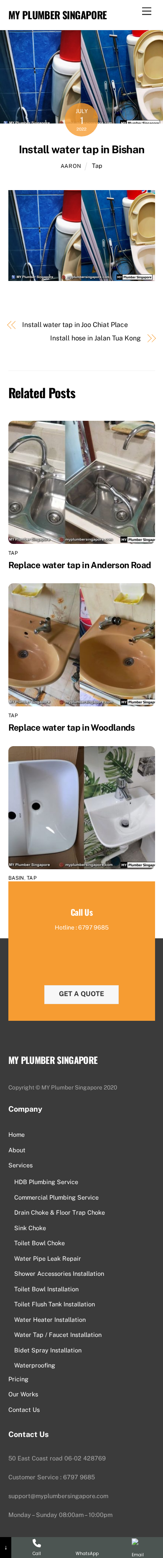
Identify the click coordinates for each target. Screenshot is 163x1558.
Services (20, 1165)
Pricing (18, 1379)
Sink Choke (30, 1227)
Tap (97, 165)
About (16, 1150)
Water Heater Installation (50, 1319)
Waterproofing (34, 1365)
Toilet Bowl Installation (46, 1289)
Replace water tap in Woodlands (71, 727)
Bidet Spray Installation (48, 1350)
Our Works (23, 1394)
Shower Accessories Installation (59, 1273)
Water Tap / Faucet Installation (58, 1334)
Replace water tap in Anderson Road (79, 565)
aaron (71, 166)
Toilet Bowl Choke (39, 1242)
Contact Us (24, 1409)
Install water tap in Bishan (81, 149)
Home (16, 1134)
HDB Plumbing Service (46, 1181)
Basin (16, 878)
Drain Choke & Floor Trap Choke (59, 1212)
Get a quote (81, 994)
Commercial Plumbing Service (56, 1197)
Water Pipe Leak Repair (47, 1258)
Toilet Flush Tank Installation (54, 1304)
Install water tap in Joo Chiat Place (75, 325)
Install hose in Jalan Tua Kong (95, 338)
